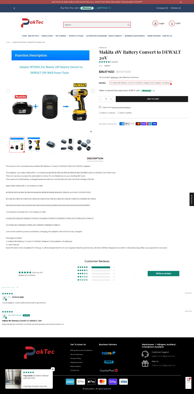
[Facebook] (14, 8)
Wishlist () (176, 8)
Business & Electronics (135, 36)
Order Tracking (154, 36)
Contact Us (167, 36)
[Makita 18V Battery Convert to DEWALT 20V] (50, 91)
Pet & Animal (61, 36)
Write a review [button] (163, 273)
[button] (8, 91)
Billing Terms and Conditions (81, 350)
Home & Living (47, 36)
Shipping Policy (76, 362)
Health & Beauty (115, 36)
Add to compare (108, 113)
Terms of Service (76, 354)
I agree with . (116, 107)
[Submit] (128, 25)
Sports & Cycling (76, 36)
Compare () (162, 8)
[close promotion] (181, 2)
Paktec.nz (103, 48)
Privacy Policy (75, 358)
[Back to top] (188, 386)
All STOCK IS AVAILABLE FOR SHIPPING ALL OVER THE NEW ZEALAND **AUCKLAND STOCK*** (97, 2)
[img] (7, 293)
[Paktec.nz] (32, 23)
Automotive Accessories (96, 36)
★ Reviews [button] (192, 199)
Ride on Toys (33, 36)
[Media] (91, 132)
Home (24, 36)
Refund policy (75, 366)
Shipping (114, 77)
